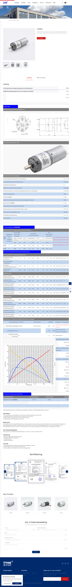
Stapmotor (23, 575)
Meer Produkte (41, 77)
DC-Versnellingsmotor (25, 573)
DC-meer (34, 573)
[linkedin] (68, 563)
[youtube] (65, 563)
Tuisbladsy (16, 2)
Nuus (29, 2)
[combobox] (39, 530)
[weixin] (70, 291)
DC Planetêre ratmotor (15, 20)
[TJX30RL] (19, 44)
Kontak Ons (48, 2)
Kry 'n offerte (40, 38)
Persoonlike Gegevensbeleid (36, 582)
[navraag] (70, 289)
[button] (5, 44)
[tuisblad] (5, 2)
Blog (54, 2)
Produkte (23, 2)
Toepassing (34, 2)
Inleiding (29, 77)
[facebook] (63, 563)
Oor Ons (41, 2)
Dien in (36, 551)
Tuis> (10, 20)
